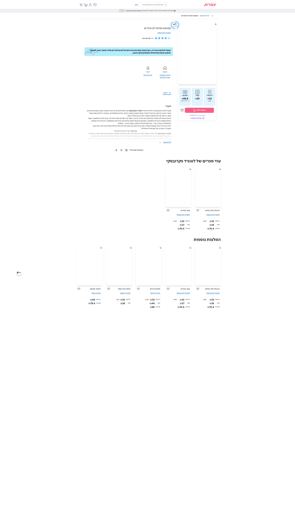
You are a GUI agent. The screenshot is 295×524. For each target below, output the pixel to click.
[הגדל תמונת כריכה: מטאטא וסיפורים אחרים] (197, 53)
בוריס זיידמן (155, 293)
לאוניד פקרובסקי (164, 33)
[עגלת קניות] (86, 5)
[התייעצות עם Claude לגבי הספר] (121, 150)
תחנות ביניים (155, 289)
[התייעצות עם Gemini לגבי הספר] (116, 150)
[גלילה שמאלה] (18, 272)
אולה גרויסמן (125, 293)
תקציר (165, 93)
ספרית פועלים (165, 77)
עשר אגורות (185, 210)
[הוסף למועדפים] (182, 110)
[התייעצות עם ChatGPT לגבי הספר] (126, 150)
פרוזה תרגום (204, 16)
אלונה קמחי (96, 293)
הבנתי (122, 11)
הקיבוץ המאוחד (165, 75)
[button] (81, 5)
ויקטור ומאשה (95, 289)
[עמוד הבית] (212, 15)
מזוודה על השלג (124, 289)
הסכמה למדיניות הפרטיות (133, 11)
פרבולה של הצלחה (212, 210)
